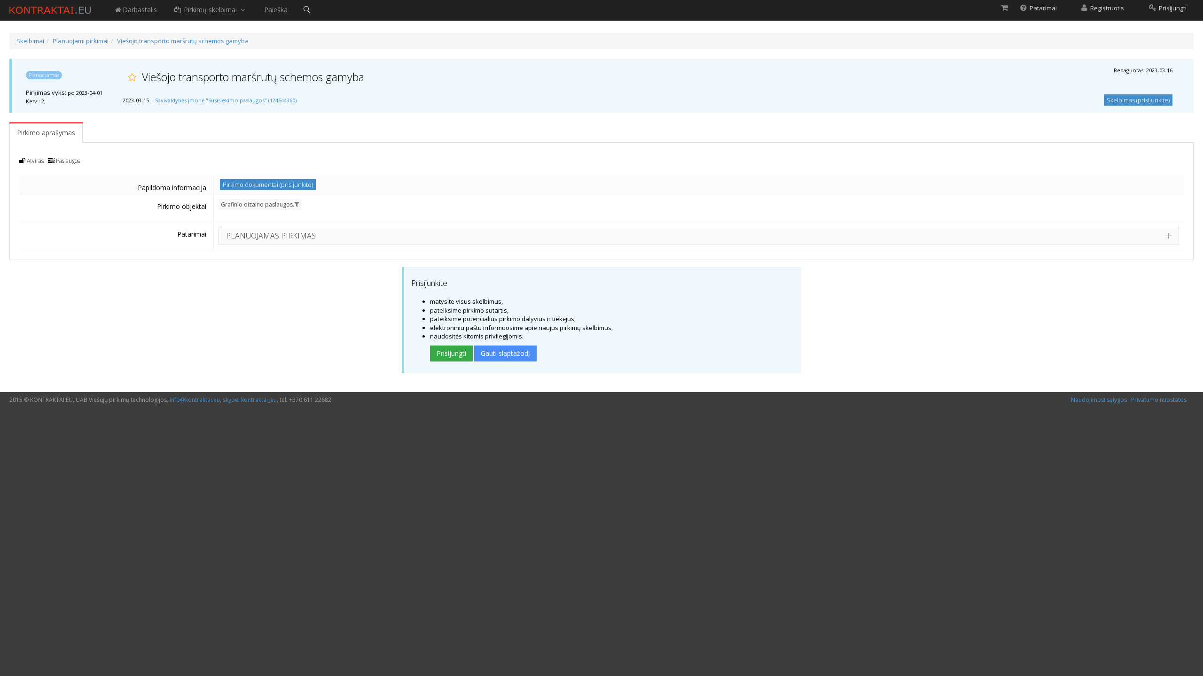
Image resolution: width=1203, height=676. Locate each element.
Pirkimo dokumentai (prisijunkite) (268, 184)
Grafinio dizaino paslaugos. (257, 204)
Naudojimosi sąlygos (1099, 400)
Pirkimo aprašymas (46, 132)
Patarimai (191, 234)
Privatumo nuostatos (1159, 400)
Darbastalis (140, 9)
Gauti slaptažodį (505, 353)
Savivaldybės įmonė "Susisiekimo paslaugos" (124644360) (226, 100)
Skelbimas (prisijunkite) (1138, 100)
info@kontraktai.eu (195, 400)
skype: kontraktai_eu (250, 400)
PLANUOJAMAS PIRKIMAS (271, 235)
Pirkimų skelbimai (210, 9)
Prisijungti (451, 353)
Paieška (276, 9)
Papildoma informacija (172, 187)
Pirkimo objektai (181, 206)
